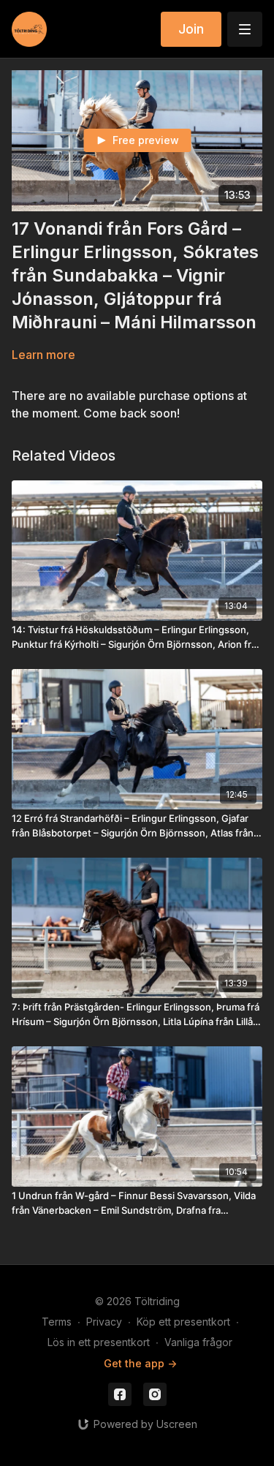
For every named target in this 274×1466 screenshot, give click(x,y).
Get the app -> (140, 1363)
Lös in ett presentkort (98, 1342)
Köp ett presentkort (183, 1321)
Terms (57, 1321)
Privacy (104, 1321)
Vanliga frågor (198, 1342)
